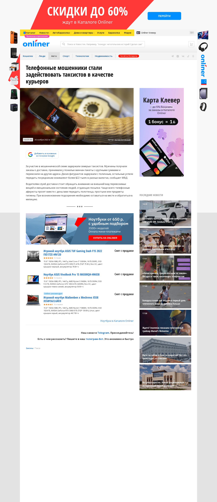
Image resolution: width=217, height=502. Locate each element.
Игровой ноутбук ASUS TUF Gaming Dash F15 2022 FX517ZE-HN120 (73, 252)
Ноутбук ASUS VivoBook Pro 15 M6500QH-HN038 (71, 274)
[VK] (183, 56)
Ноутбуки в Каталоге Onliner (117, 320)
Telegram (103, 332)
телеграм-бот (94, 339)
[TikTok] (188, 56)
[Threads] (193, 56)
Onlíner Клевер (148, 32)
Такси (37, 348)
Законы (29, 348)
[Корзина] (191, 44)
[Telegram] (172, 56)
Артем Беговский (123, 139)
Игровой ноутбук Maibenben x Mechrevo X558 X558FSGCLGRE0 (71, 299)
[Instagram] (178, 56)
